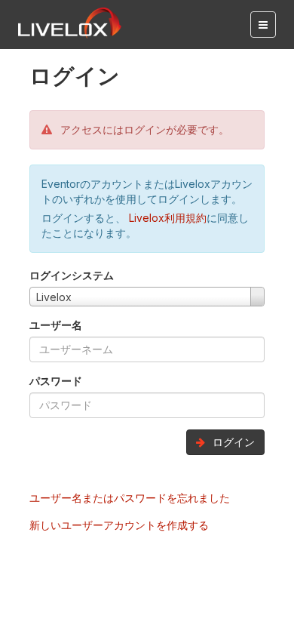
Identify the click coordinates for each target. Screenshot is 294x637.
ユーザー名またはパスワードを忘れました (129, 497)
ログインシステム (71, 275)
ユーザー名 (55, 324)
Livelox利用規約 (166, 217)
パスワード (55, 380)
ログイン (232, 441)
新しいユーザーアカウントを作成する (119, 525)
